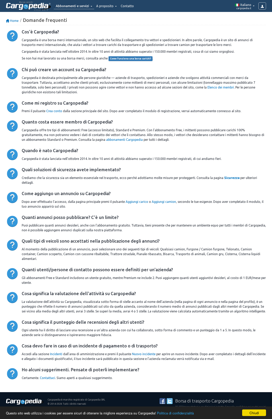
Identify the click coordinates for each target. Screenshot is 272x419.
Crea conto (54, 111)
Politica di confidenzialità (175, 412)
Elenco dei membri (220, 87)
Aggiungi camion (164, 201)
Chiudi (254, 412)
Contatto (127, 6)
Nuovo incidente (144, 354)
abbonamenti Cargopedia (124, 139)
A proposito (105, 6)
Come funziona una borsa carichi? (130, 58)
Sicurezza (232, 178)
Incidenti (56, 354)
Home (14, 20)
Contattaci (47, 378)
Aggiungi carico (137, 201)
